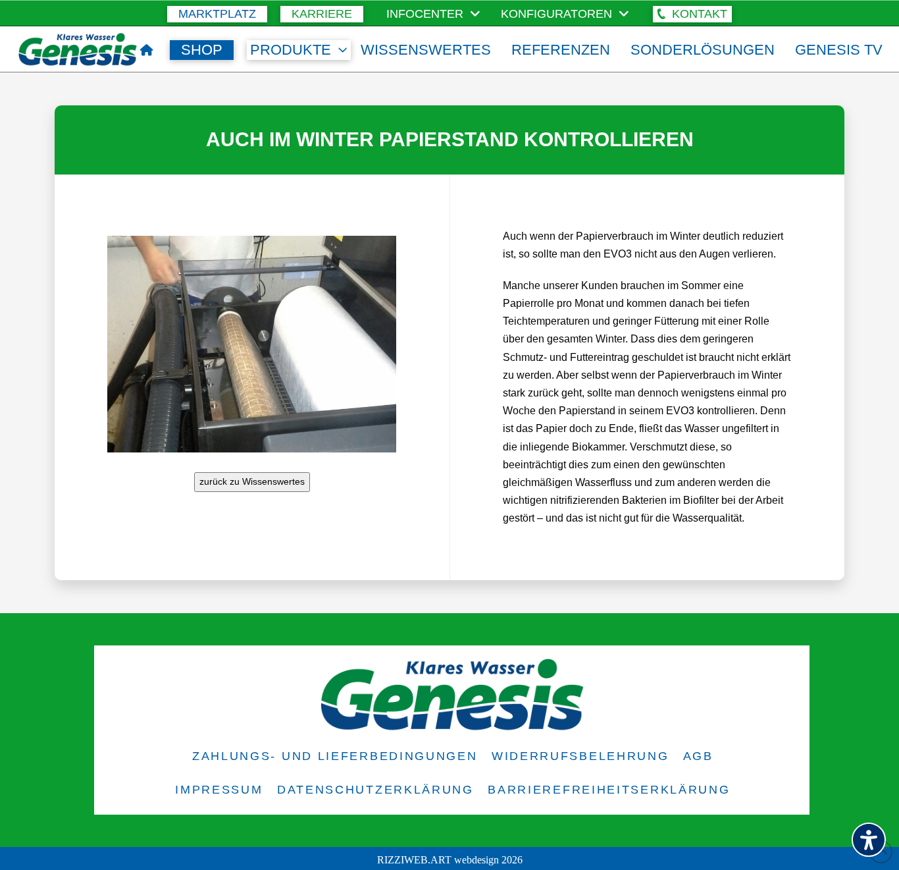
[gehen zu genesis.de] (147, 50)
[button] (692, 14)
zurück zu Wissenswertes (252, 481)
